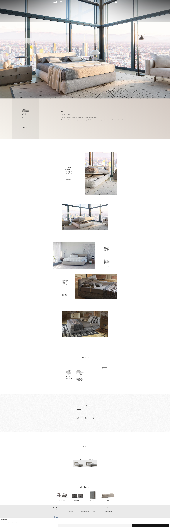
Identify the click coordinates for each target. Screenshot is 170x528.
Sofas (94, 507)
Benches (107, 500)
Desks (94, 511)
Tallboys (92, 500)
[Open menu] (116, 2)
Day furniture (107, 507)
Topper (82, 507)
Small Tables (71, 511)
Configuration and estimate (68, 180)
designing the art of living (108, 511)
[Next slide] (114, 496)
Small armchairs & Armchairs (73, 510)
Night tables (62, 500)
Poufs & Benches (95, 510)
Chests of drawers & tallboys (85, 511)
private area (79, 409)
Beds (69, 507)
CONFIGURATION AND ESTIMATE (25, 127)
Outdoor (106, 510)
